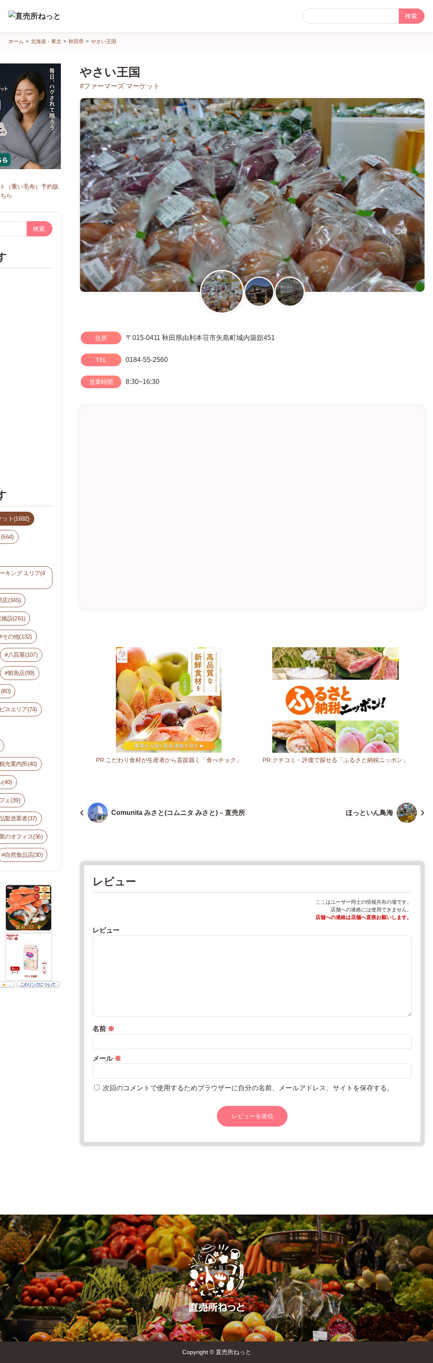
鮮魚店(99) (21, 672)
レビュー (106, 930)
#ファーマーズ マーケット (120, 86)
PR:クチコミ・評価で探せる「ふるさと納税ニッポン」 (335, 760)
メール (107, 1058)
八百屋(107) (23, 654)
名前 (104, 1028)
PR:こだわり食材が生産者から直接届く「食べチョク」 (169, 760)
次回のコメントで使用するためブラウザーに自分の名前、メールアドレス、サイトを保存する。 (248, 1087)
